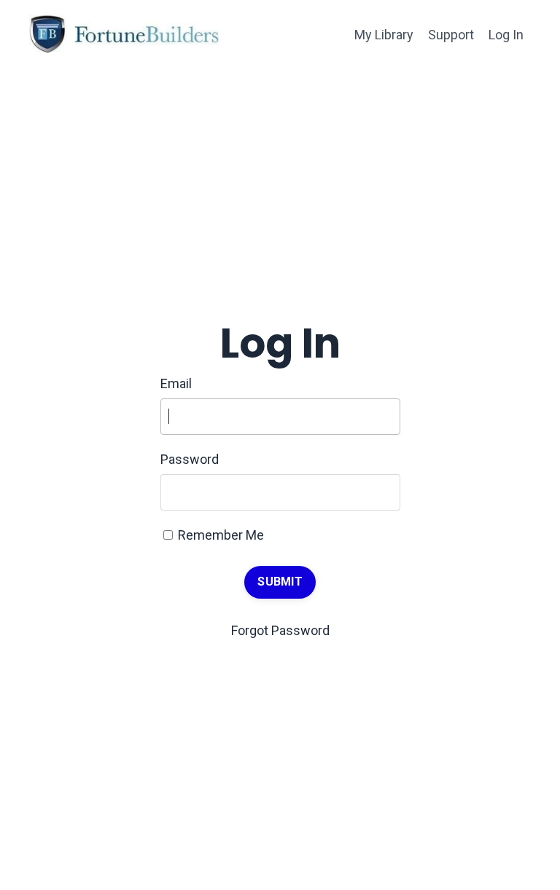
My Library (383, 34)
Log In (506, 34)
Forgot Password (280, 630)
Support (451, 34)
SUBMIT (280, 581)
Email (176, 383)
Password (189, 459)
